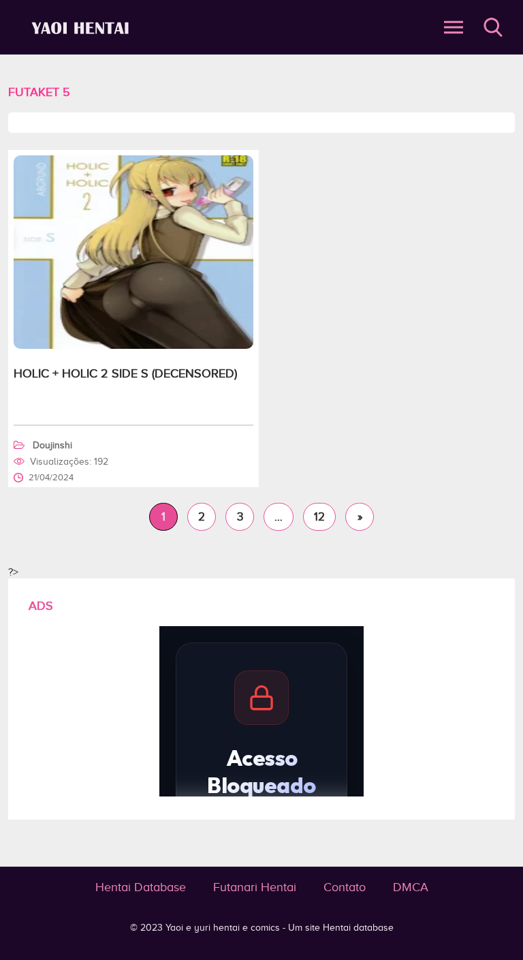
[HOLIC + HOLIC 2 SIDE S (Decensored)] (133, 345)
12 (319, 516)
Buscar (493, 27)
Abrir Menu (453, 27)
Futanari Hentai (254, 887)
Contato (344, 887)
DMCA (410, 887)
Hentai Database (140, 887)
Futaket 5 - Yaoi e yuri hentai (82, 27)
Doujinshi (52, 445)
